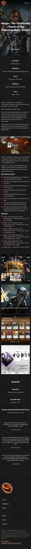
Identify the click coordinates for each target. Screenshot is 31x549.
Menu (28, 3)
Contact (4, 524)
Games (4, 508)
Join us (4, 500)
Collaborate (5, 504)
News (4, 520)
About (4, 515)
